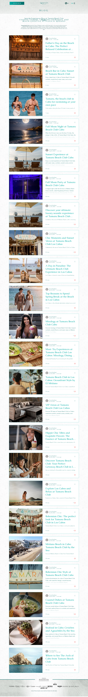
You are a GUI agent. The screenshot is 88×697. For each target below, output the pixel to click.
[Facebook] (43, 688)
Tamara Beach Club (25, 25)
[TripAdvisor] (41, 688)
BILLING (52, 690)
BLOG (56, 690)
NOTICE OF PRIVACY (47, 690)
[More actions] (75, 39)
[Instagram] (45, 688)
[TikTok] (47, 688)
